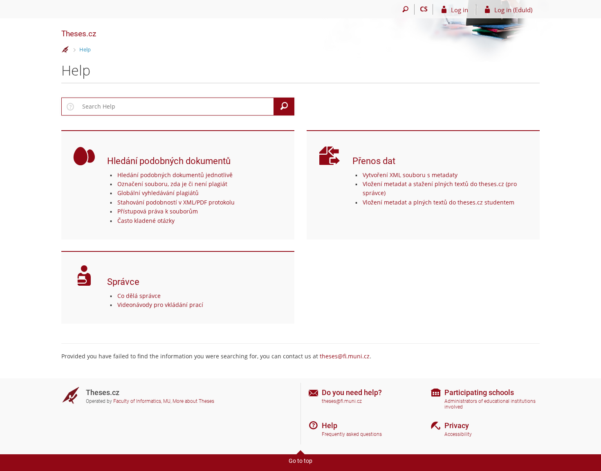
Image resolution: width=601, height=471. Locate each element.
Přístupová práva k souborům (157, 211)
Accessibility (458, 434)
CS (424, 8)
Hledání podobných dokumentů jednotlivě (175, 175)
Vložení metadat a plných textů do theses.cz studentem (438, 202)
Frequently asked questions (352, 434)
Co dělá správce (139, 296)
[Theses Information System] (65, 50)
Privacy (456, 425)
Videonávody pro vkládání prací (160, 305)
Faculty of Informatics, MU (141, 401)
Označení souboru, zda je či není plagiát (172, 184)
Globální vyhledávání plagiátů (158, 193)
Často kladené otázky (146, 220)
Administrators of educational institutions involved (490, 404)
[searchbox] (176, 107)
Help (85, 49)
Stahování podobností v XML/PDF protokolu (176, 202)
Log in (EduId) (513, 10)
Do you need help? (352, 392)
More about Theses (193, 401)
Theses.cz (78, 33)
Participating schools (479, 392)
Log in (459, 10)
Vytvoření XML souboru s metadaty (410, 175)
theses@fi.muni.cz (345, 356)
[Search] (405, 9)
